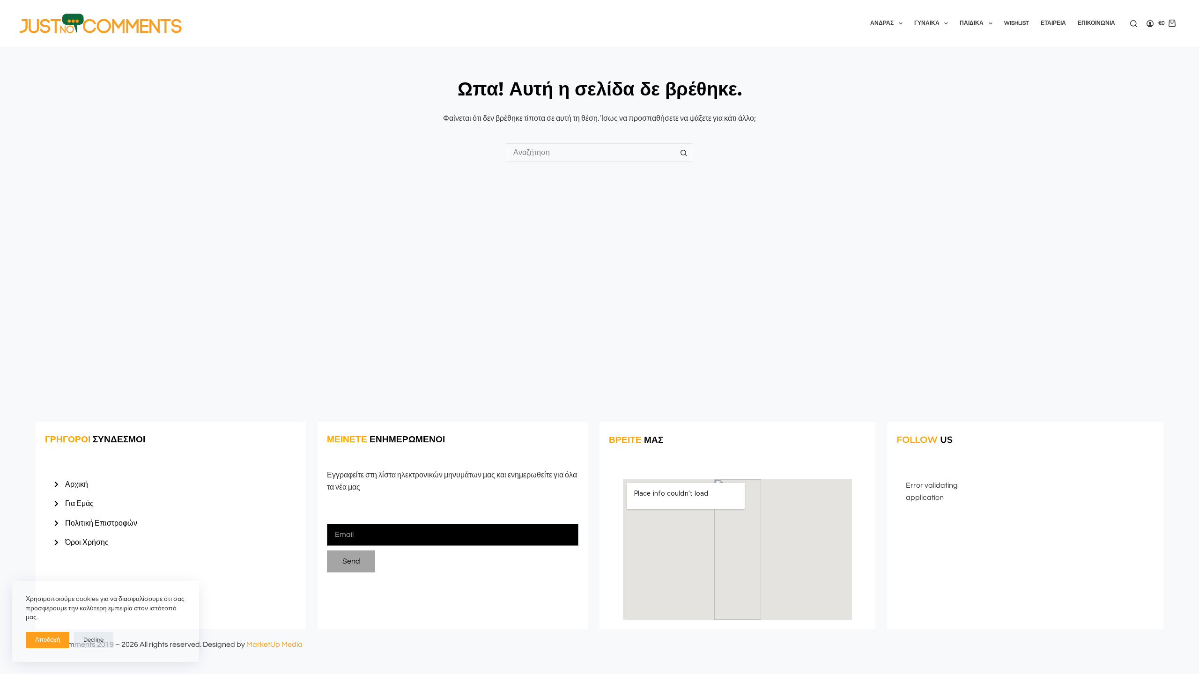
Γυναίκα (927, 23)
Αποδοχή (47, 640)
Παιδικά (972, 23)
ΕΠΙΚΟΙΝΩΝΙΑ (1096, 23)
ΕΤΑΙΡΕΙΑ (1053, 23)
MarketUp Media (274, 644)
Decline (93, 640)
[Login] (1150, 23)
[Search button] (683, 152)
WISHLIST (1016, 23)
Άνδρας (882, 23)
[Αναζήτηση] (1133, 23)
